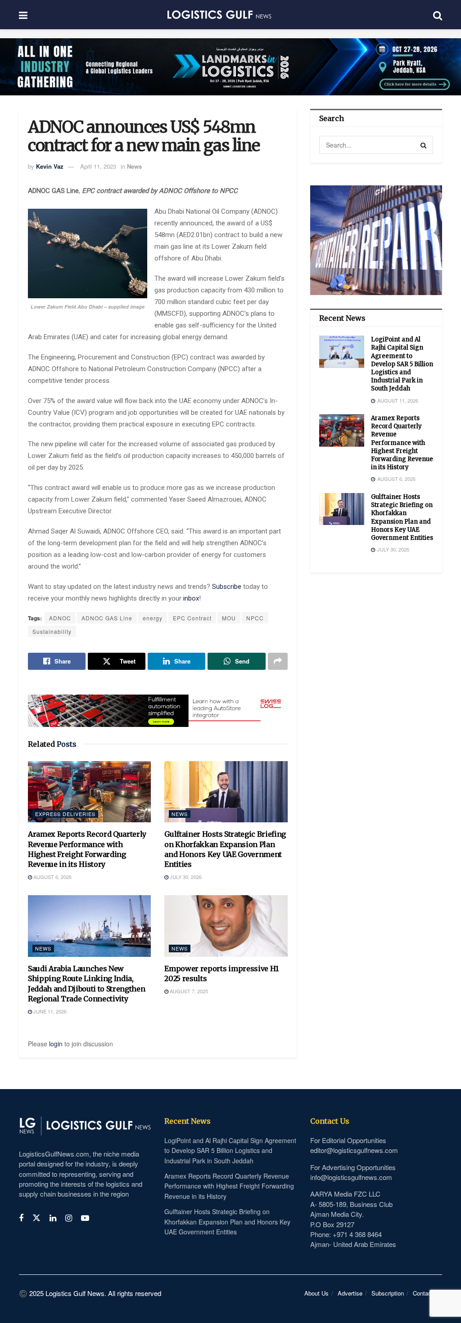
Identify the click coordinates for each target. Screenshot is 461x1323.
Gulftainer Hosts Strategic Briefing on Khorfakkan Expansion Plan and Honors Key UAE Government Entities (402, 517)
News (134, 166)
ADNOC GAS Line (106, 618)
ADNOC (60, 618)
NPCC (255, 618)
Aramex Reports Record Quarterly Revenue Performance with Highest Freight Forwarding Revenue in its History (402, 442)
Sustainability (52, 631)
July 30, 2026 (185, 876)
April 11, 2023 (98, 166)
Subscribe (227, 587)
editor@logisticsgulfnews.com (354, 1150)
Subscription (387, 1293)
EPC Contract (192, 618)
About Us (316, 1293)
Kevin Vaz (49, 166)
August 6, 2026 (52, 876)
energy (153, 618)
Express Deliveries (65, 813)
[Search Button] (424, 145)
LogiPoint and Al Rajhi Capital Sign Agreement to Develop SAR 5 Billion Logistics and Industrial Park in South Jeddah (402, 364)
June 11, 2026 (49, 1011)
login (56, 1043)
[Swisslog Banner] (158, 705)
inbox (191, 598)
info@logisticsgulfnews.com (351, 1177)
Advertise (350, 1293)
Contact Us (427, 1293)
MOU (229, 618)
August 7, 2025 (188, 991)
